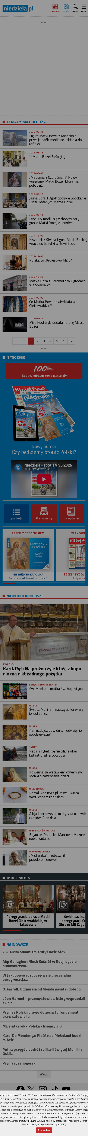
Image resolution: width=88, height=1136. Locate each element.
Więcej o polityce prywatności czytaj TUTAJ (44, 1124)
